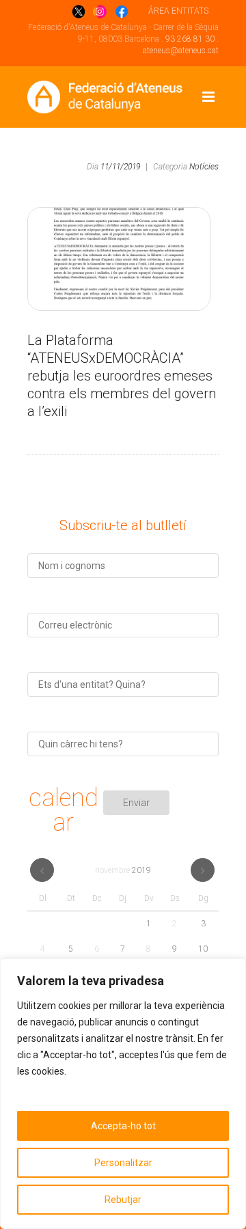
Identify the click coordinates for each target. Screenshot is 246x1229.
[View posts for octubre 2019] (42, 870)
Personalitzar (123, 1162)
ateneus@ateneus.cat (181, 50)
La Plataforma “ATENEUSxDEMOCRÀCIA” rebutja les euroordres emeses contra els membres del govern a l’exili (121, 375)
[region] (123, 1093)
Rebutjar (123, 1199)
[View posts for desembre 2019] (203, 870)
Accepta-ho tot (123, 1125)
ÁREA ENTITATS (178, 11)
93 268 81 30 (190, 39)
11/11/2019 (120, 166)
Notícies (204, 166)
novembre (123, 870)
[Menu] (208, 97)
